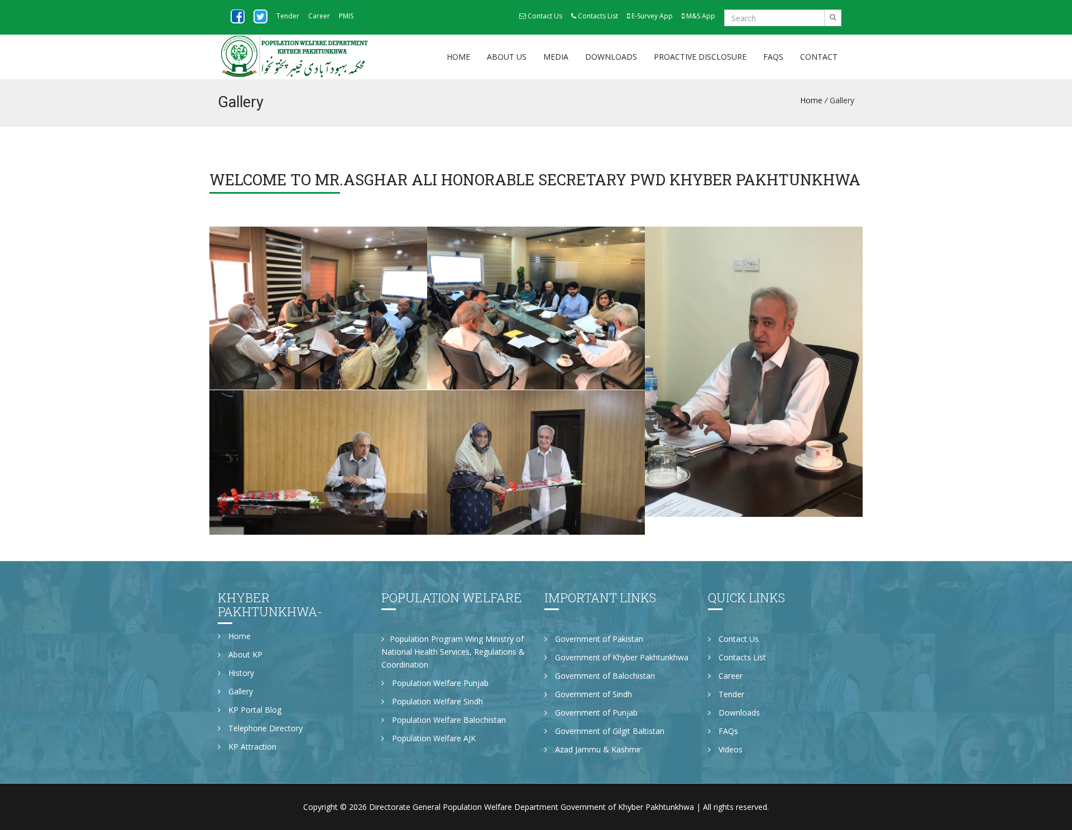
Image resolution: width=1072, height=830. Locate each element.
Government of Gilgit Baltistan (608, 731)
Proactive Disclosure (700, 56)
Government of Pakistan (598, 639)
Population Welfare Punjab (439, 683)
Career (319, 16)
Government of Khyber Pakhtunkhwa (620, 657)
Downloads (611, 56)
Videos (729, 749)
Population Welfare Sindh (436, 701)
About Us (507, 56)
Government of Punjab (595, 712)
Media (555, 56)
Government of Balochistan (604, 675)
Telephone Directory (264, 728)
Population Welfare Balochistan (448, 719)
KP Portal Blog (253, 709)
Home (458, 56)
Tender (287, 16)
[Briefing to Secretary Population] (318, 308)
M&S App (700, 16)
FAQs (773, 56)
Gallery (239, 691)
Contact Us (544, 16)
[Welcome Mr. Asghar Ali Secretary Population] (754, 372)
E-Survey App (651, 16)
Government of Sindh (592, 694)
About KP (244, 654)
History (240, 673)
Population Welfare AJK (433, 738)
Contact (819, 56)
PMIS (346, 16)
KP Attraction (251, 746)
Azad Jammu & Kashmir (597, 749)
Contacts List (597, 16)
